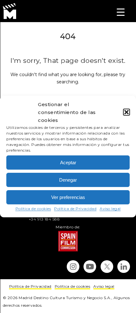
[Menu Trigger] (120, 12)
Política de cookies (33, 208)
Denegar (68, 180)
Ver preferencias (68, 197)
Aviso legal (110, 208)
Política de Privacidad (75, 208)
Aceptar (68, 162)
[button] (126, 112)
